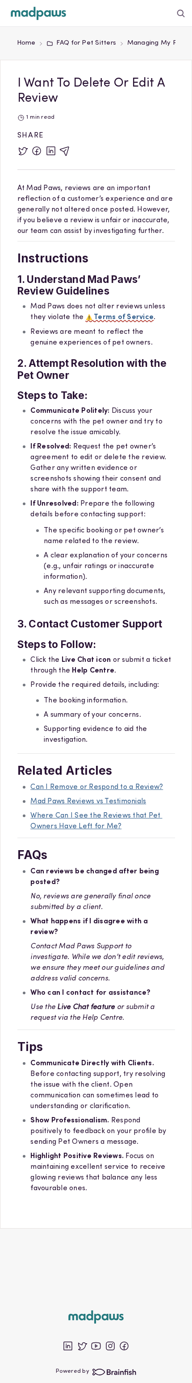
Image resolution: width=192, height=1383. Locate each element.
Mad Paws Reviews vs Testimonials (88, 801)
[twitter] (22, 150)
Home (26, 43)
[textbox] (96, 696)
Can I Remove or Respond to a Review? (96, 787)
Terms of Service (124, 317)
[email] (64, 150)
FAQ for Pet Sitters (86, 43)
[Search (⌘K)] (181, 13)
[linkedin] (51, 150)
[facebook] (36, 150)
